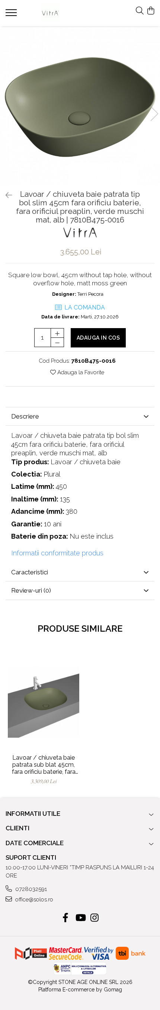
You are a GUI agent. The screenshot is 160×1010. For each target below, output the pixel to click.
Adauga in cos (98, 338)
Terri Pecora (90, 294)
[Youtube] (80, 918)
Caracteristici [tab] (29, 572)
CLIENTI (17, 828)
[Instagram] (94, 918)
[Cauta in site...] (140, 11)
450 (61, 486)
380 (71, 511)
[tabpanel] (80, 106)
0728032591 (30, 889)
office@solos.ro (33, 899)
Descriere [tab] (25, 416)
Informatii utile (33, 813)
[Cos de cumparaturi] (150, 11)
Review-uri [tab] (31, 590)
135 (65, 499)
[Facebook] (65, 918)
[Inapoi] (5, 195)
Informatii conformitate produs (57, 553)
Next (154, 113)
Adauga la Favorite (80, 372)
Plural (52, 474)
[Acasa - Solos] (50, 13)
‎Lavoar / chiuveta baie (86, 462)
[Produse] (12, 14)
